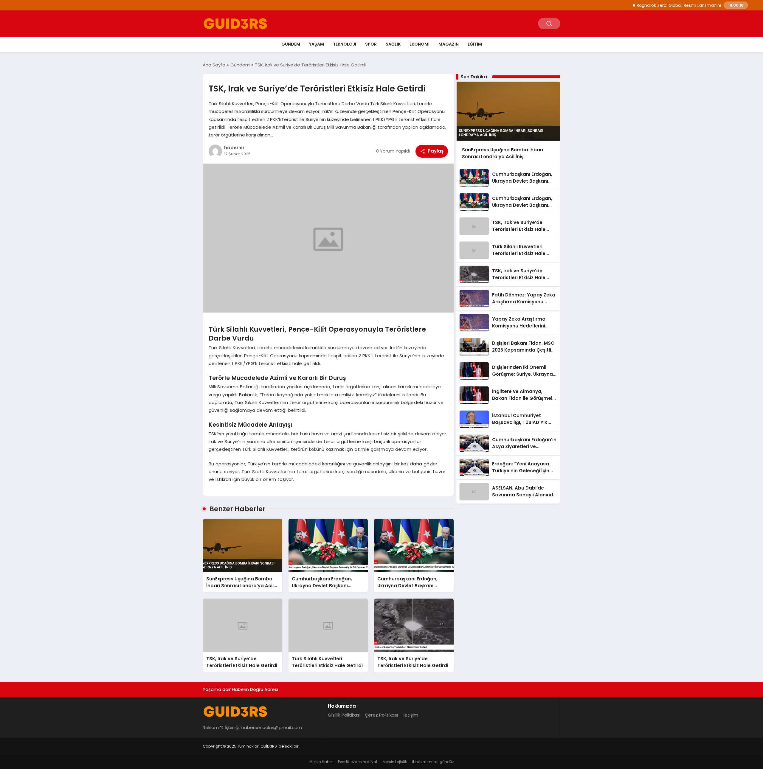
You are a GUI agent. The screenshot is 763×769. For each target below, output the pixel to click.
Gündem (290, 44)
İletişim (410, 715)
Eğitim (475, 44)
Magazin (448, 44)
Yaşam (316, 44)
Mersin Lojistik (395, 761)
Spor (371, 44)
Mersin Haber (321, 761)
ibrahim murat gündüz (433, 761)
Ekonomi (419, 44)
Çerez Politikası (381, 715)
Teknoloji (344, 44)
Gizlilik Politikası (344, 715)
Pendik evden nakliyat (357, 761)
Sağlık (393, 44)
